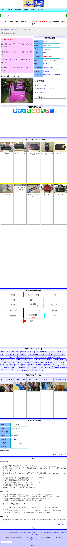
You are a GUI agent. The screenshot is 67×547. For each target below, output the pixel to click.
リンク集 (40, 9)
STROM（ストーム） (10, 367)
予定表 (43, 532)
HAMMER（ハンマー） (8, 359)
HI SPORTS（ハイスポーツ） (43, 359)
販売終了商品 (9, 29)
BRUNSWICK (47, 75)
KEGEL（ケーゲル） (60, 359)
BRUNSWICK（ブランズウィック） (16, 354)
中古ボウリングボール (8, 59)
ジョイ (64, 15)
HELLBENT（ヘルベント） (24, 359)
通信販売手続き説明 (49, 67)
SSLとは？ (6, 542)
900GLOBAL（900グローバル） (10, 351)
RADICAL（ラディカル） (44, 365)
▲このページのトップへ (60, 454)
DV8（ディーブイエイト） (8, 357)
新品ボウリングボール (23, 67)
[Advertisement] (33, 125)
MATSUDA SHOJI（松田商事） (34, 362)
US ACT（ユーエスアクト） (24, 370)
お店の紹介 (18, 9)
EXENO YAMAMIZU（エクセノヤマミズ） (48, 357)
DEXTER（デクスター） (58, 354)
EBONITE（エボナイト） (25, 357)
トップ (6, 532)
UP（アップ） (10, 370)
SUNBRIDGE (56, 75)
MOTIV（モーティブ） (52, 362)
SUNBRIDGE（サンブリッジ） (28, 367)
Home (2, 29)
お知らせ (10, 9)
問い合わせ (55, 532)
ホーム (3, 9)
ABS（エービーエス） (27, 351)
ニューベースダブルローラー (9, 15)
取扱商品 (26, 9)
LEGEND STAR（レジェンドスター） (12, 362)
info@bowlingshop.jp (34, 539)
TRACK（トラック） (45, 367)
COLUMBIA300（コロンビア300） (39, 354)
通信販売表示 (47, 71)
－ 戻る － (33, 528)
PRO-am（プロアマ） (28, 365)
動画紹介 (33, 9)
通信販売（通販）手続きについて (30, 532)
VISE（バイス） (38, 370)
